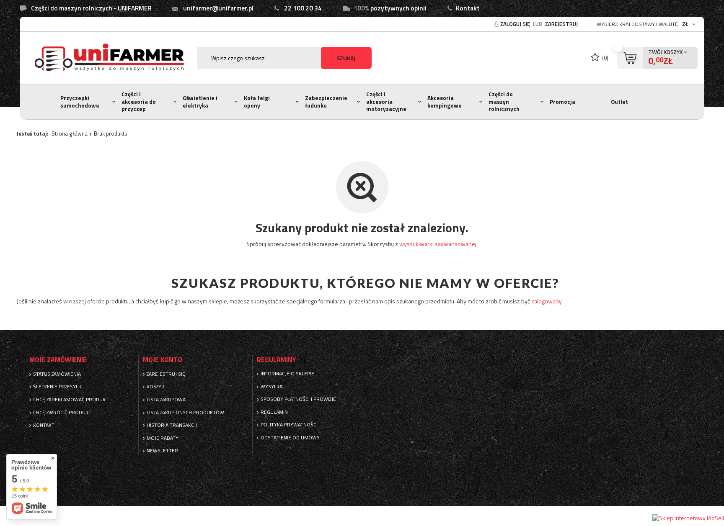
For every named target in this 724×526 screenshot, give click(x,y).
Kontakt (468, 8)
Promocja (562, 102)
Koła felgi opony (257, 102)
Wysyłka (271, 386)
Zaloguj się (515, 24)
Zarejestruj (561, 24)
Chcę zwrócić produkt (62, 412)
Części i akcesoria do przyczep (139, 101)
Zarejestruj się (166, 374)
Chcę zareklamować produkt (71, 399)
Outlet (619, 102)
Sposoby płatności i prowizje (298, 399)
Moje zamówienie (58, 359)
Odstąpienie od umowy (290, 437)
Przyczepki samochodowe (79, 102)
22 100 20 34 (303, 8)
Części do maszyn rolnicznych (504, 101)
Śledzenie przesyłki (58, 386)
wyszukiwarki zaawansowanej (437, 243)
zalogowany (546, 301)
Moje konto (162, 359)
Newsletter (162, 450)
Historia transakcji (172, 425)
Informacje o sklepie (287, 373)
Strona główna (70, 133)
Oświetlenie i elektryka (200, 102)
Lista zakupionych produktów (185, 412)
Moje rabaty (162, 438)
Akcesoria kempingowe (444, 102)
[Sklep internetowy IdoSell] (688, 518)
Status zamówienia (57, 374)
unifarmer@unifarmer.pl (218, 8)
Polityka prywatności (289, 424)
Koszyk (155, 386)
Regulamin (274, 412)
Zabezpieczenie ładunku (326, 102)
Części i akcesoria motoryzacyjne (386, 101)
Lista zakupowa (166, 399)
